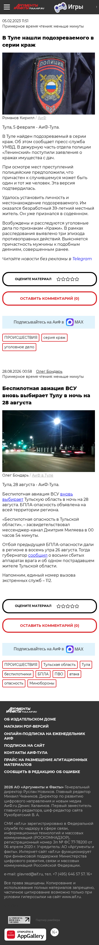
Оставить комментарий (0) (49, 298)
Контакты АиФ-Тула (25, 752)
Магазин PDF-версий (26, 726)
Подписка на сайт (24, 745)
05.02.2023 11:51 (15, 21)
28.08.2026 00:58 (17, 371)
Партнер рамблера (48, 920)
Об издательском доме (30, 719)
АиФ (42, 118)
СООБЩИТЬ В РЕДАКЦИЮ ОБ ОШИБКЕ (42, 771)
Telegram (82, 258)
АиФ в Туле (42, 475)
